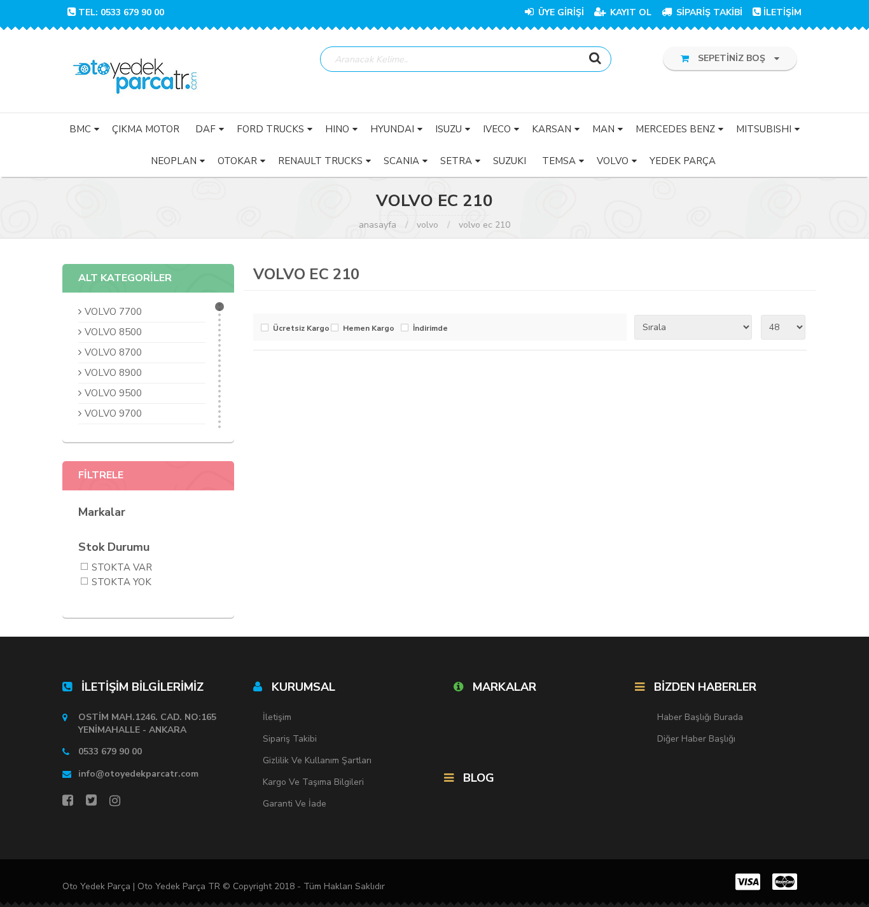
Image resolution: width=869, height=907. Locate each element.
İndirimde (430, 328)
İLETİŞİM (782, 12)
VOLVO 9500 (113, 393)
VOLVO (427, 225)
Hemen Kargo (368, 328)
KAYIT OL (629, 12)
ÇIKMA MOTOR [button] (145, 129)
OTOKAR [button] (237, 161)
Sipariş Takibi (290, 739)
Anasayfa (377, 225)
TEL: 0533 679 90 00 (121, 12)
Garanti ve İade (294, 804)
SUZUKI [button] (509, 161)
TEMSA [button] (559, 161)
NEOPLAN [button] (174, 161)
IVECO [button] (497, 129)
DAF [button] (205, 129)
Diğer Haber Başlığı (696, 739)
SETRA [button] (456, 161)
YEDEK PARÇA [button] (683, 161)
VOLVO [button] (613, 161)
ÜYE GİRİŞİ (560, 12)
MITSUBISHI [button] (763, 129)
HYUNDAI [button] (392, 129)
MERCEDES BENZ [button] (675, 129)
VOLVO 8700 (113, 352)
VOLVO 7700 (113, 311)
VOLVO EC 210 (484, 225)
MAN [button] (603, 129)
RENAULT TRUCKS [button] (320, 161)
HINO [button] (337, 129)
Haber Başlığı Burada (700, 717)
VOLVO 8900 (113, 372)
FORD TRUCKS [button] (270, 129)
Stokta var (122, 568)
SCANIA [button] (401, 161)
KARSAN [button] (551, 129)
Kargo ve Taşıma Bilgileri (313, 782)
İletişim (277, 717)
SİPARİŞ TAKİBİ (708, 12)
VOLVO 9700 (113, 413)
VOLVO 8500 (113, 332)
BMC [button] (80, 129)
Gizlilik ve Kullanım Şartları (317, 760)
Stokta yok (121, 583)
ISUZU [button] (448, 129)
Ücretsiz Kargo (298, 328)
